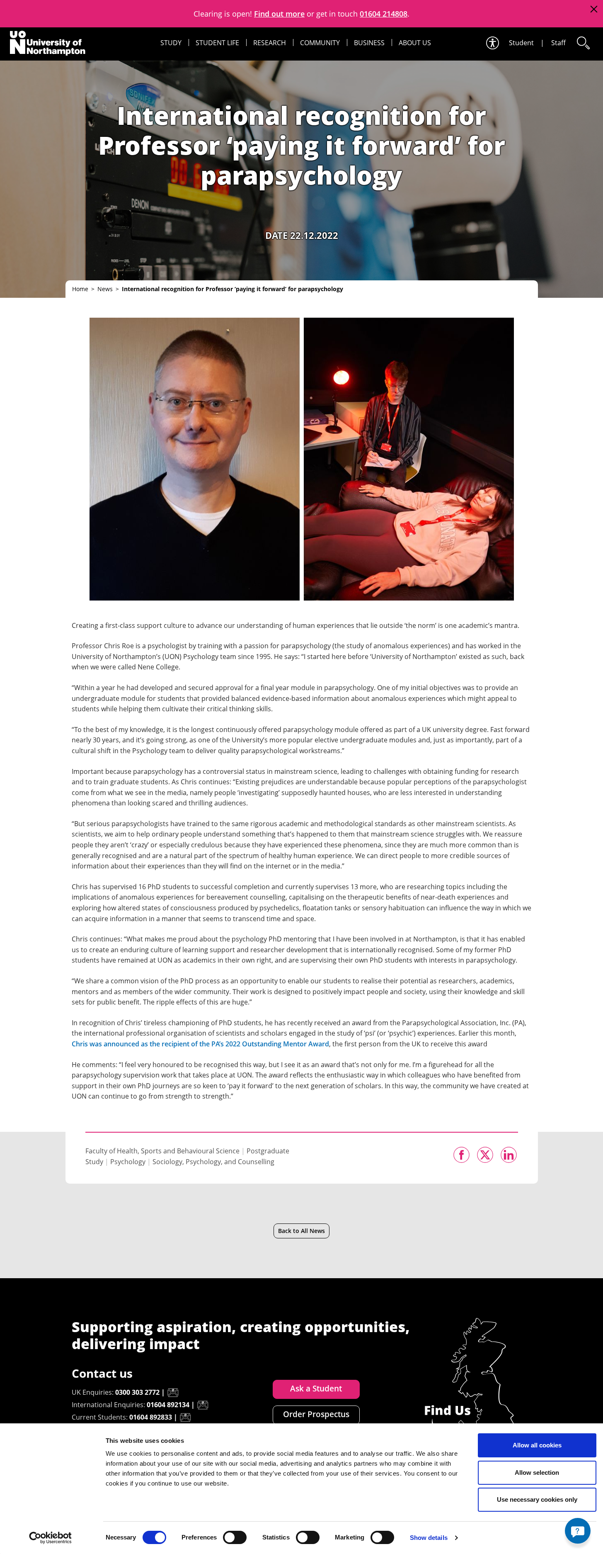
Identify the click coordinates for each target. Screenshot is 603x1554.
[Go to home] (47, 43)
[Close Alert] (593, 9)
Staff (558, 42)
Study (171, 42)
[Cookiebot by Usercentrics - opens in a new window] (50, 1538)
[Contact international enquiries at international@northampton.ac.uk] (202, 1405)
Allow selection (537, 1472)
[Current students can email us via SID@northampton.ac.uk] (185, 1417)
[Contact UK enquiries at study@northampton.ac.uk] (173, 1392)
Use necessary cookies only (537, 1499)
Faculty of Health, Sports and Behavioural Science (162, 1150)
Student (521, 42)
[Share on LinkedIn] (508, 1154)
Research (269, 42)
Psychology (127, 1161)
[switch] (235, 1537)
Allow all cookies (537, 1445)
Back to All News (301, 1231)
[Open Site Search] (582, 43)
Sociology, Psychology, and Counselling (213, 1161)
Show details (429, 1537)
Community (320, 42)
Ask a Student (316, 1388)
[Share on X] (485, 1154)
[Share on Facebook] (461, 1154)
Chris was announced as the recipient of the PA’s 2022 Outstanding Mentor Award (200, 1043)
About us (415, 42)
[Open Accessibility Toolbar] (492, 43)
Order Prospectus (316, 1414)
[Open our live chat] (578, 1531)
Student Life (217, 42)
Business (369, 42)
